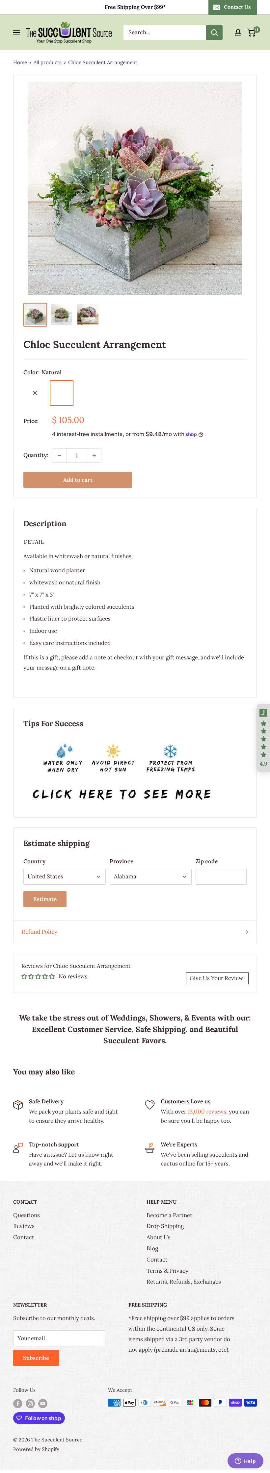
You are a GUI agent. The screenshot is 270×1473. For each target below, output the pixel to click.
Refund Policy (39, 931)
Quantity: (35, 455)
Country (34, 861)
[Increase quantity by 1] (94, 455)
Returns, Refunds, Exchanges (184, 1281)
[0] (251, 33)
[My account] (238, 32)
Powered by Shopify (36, 1449)
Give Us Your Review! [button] (217, 978)
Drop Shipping (165, 1226)
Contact (23, 1237)
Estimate (45, 899)
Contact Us (237, 7)
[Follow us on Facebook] (17, 1403)
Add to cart (78, 479)
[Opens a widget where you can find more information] (245, 1461)
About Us (159, 1237)
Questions (26, 1215)
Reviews (24, 1226)
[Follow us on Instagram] (30, 1403)
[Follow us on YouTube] (42, 1403)
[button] (263, 738)
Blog (152, 1248)
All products (48, 62)
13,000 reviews (207, 1111)
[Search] (214, 32)
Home (20, 62)
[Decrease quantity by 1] (59, 455)
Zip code (207, 861)
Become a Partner (169, 1215)
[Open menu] (16, 32)
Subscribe (36, 1358)
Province (121, 861)
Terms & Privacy (167, 1270)
